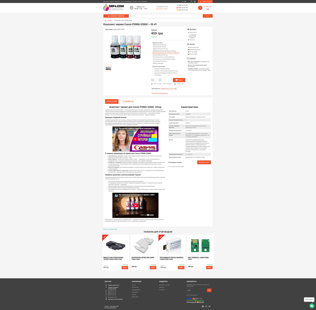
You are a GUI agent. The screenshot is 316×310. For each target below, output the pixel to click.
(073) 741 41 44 (183, 10)
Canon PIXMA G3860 (111, 229)
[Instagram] (206, 307)
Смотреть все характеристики (160, 93)
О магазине (135, 292)
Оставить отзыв (204, 162)
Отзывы (134, 1)
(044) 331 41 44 (163, 7)
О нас (139, 1)
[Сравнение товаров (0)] (195, 1)
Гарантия (117, 1)
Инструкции (128, 1)
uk (185, 1)
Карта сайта (135, 297)
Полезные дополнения (158, 66)
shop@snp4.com (112, 297)
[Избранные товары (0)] (191, 1)
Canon (171, 88)
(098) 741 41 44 (183, 5)
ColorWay (163, 88)
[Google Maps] (210, 307)
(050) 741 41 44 (183, 7)
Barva (167, 88)
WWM (175, 88)
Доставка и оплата (108, 1)
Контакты (144, 1)
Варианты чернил (158, 42)
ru (183, 1)
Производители (136, 289)
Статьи (122, 1)
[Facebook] (203, 307)
